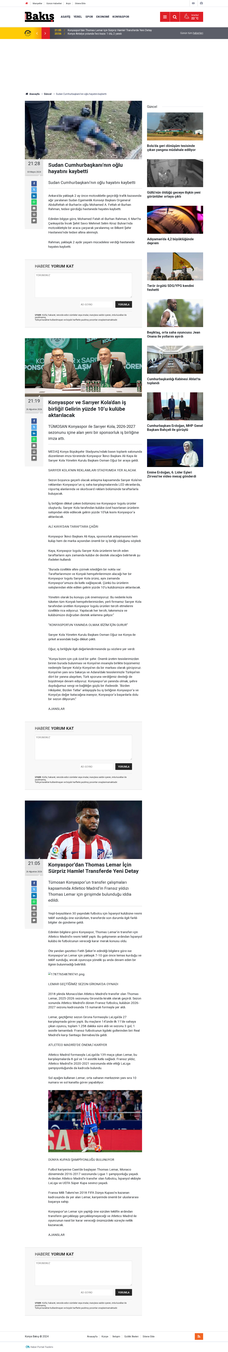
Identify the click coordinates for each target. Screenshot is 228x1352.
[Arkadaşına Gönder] (34, 208)
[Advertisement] (114, 64)
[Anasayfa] (27, 3)
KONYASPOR (120, 16)
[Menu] (165, 17)
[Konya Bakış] (39, 16)
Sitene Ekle (80, 3)
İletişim (116, 1336)
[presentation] (37, 33)
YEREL (78, 16)
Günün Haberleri (54, 3)
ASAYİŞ (65, 16)
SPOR (89, 16)
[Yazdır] (34, 214)
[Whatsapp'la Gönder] (34, 202)
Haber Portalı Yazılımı (42, 1347)
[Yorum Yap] (34, 220)
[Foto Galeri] (201, 3)
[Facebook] (34, 183)
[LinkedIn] (34, 196)
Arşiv (68, 3)
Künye (105, 1336)
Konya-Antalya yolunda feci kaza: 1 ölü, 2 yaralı (95, 33)
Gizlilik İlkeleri (131, 1336)
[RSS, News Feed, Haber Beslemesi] (199, 1336)
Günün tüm (191, 33)
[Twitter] (34, 189)
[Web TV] (193, 3)
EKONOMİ (102, 16)
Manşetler (37, 3)
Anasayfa (92, 1336)
